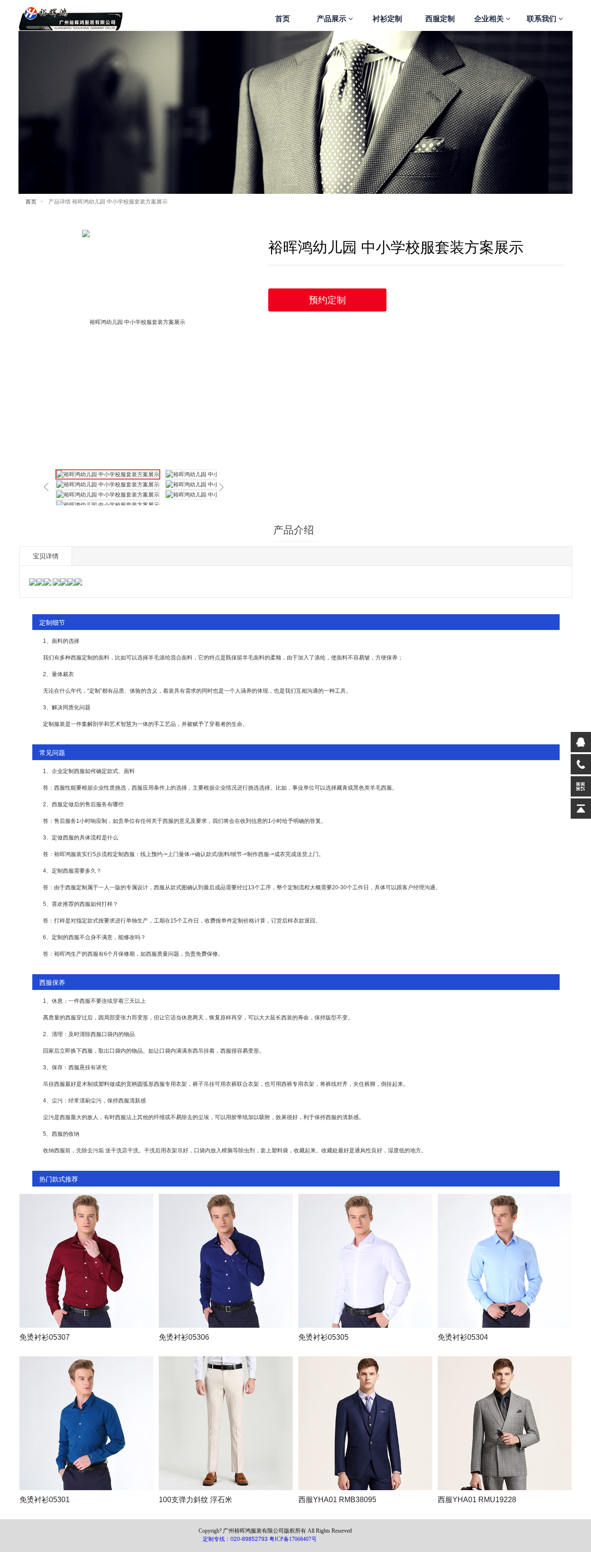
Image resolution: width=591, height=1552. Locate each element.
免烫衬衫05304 (463, 1337)
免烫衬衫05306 (184, 1337)
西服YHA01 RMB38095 (337, 1500)
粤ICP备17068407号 (293, 1539)
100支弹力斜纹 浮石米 (195, 1500)
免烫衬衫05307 (44, 1337)
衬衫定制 (387, 19)
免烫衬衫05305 (323, 1337)
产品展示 (332, 19)
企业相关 (490, 19)
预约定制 (327, 300)
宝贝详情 (46, 556)
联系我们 (542, 19)
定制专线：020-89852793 (235, 1539)
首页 (282, 19)
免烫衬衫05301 (44, 1500)
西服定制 (440, 19)
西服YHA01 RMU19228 (477, 1500)
